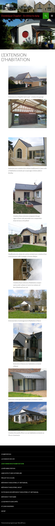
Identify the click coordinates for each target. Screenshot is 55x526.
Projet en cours (7, 478)
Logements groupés (9, 502)
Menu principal (52, 16)
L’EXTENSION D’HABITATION (12, 464)
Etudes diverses (7, 506)
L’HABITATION (6, 454)
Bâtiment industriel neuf (11, 487)
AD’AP (3, 511)
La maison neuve (8, 459)
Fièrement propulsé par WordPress (13, 523)
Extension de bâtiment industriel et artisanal (19, 492)
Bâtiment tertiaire (8, 497)
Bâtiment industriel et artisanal (14, 483)
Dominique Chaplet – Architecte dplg (20, 15)
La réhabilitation (8, 468)
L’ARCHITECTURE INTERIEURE (11, 473)
